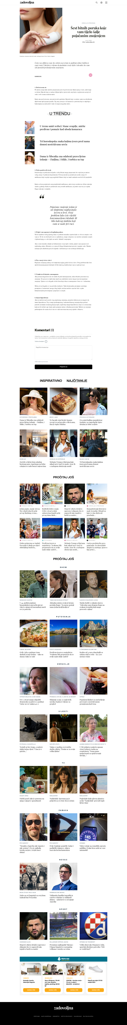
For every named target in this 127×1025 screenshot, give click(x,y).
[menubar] (102, 2)
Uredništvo (56, 1016)
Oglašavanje (78, 1016)
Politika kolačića (88, 1016)
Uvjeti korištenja (46, 1016)
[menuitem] (101, 2)
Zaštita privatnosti (66, 1016)
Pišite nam (37, 1016)
